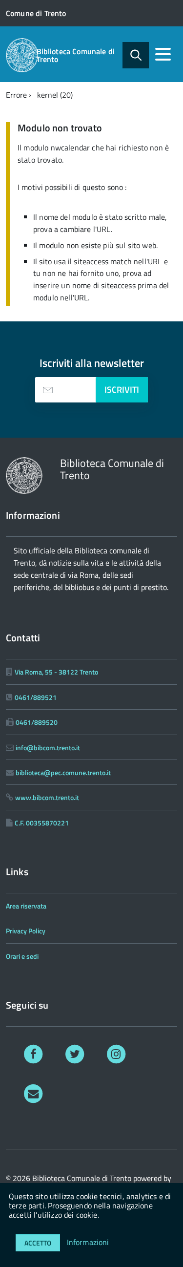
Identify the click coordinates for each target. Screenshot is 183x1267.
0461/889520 (37, 722)
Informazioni (88, 1242)
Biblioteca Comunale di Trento (76, 55)
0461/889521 (36, 697)
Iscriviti (121, 389)
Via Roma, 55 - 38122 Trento (56, 672)
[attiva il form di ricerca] (135, 55)
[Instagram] (116, 1053)
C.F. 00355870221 (42, 823)
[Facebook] (33, 1053)
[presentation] (48, 389)
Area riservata (26, 906)
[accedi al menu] (163, 54)
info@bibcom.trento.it (48, 747)
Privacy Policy (25, 931)
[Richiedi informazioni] (33, 1093)
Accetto (37, 1243)
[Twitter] (75, 1053)
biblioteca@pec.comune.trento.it (63, 772)
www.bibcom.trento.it (47, 797)
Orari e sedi (22, 956)
